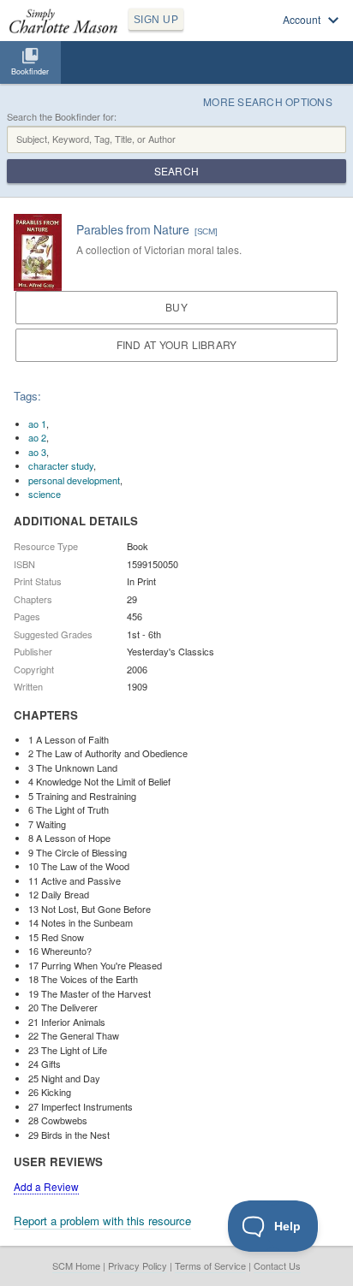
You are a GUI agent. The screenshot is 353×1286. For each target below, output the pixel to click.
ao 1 (37, 423)
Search (176, 170)
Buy (176, 306)
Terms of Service (210, 1265)
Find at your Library (177, 344)
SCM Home (76, 1265)
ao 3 (37, 452)
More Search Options (267, 101)
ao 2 (37, 437)
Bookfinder (30, 71)
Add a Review (46, 1186)
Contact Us (277, 1265)
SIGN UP (156, 20)
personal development (74, 480)
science (44, 494)
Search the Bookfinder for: (62, 116)
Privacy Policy (137, 1265)
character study (60, 465)
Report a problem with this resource (102, 1220)
